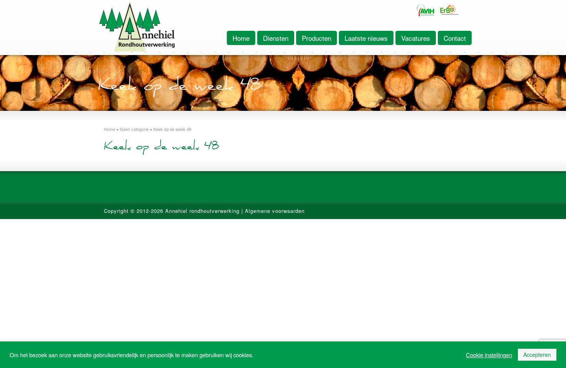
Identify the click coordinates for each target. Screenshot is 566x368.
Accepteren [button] (537, 354)
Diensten (275, 38)
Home (241, 38)
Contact (455, 38)
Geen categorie (134, 129)
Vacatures (415, 38)
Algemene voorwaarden (275, 210)
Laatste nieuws (366, 38)
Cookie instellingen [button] (489, 354)
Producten (316, 38)
